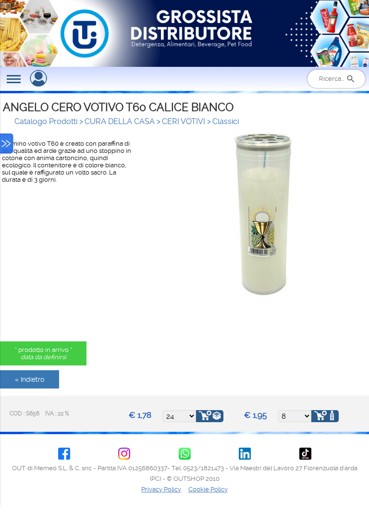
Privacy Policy (161, 489)
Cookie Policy (208, 489)
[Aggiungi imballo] (209, 416)
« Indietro (29, 379)
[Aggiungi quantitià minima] (325, 416)
